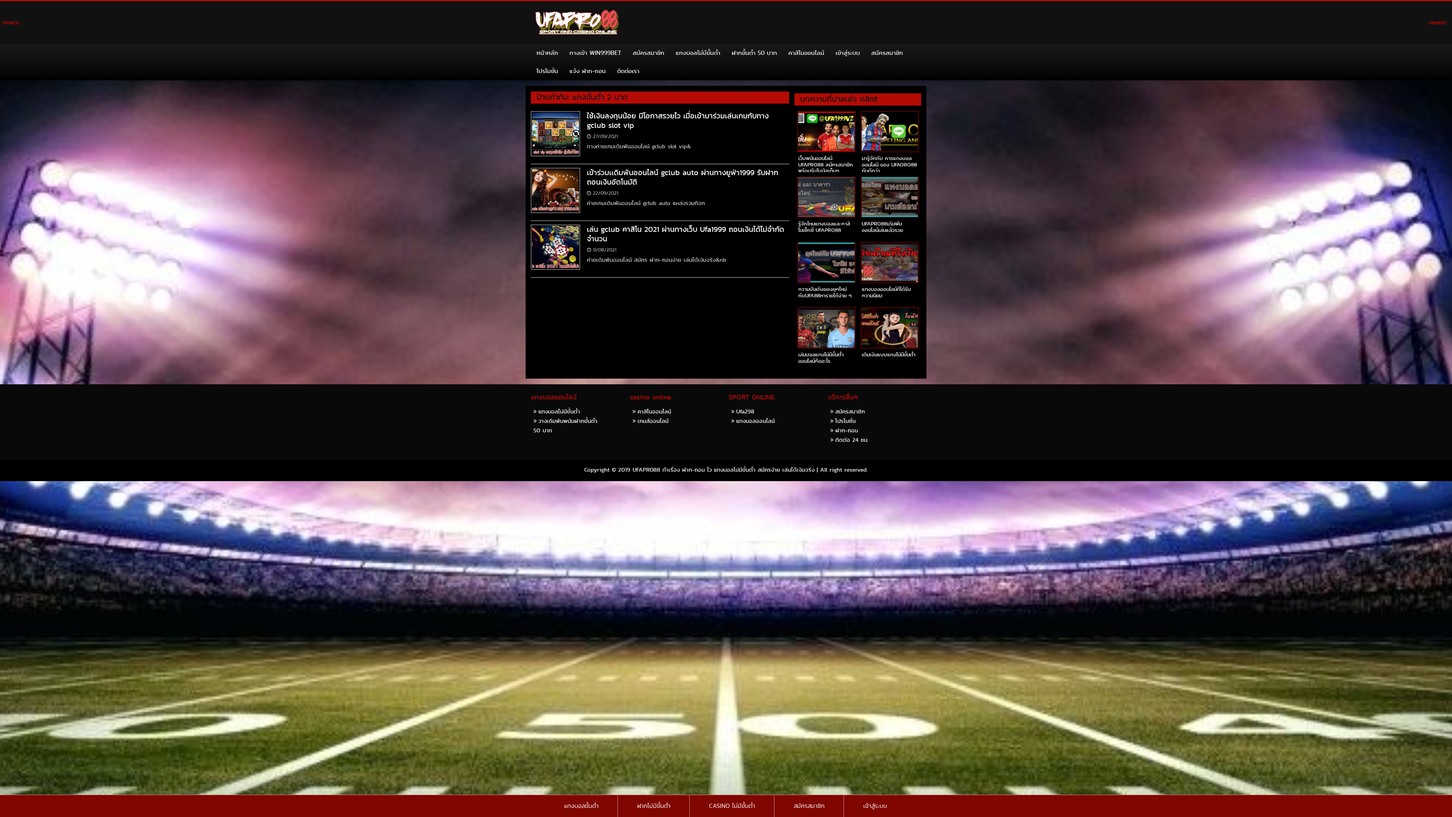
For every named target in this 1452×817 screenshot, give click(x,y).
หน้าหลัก (547, 52)
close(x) (10, 22)
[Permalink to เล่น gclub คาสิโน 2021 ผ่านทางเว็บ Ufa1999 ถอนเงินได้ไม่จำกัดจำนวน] (555, 246)
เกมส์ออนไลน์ (653, 421)
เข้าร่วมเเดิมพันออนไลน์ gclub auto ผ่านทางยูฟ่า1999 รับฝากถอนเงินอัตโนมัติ (682, 177)
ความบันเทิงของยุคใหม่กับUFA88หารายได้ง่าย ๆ (825, 292)
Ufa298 (745, 411)
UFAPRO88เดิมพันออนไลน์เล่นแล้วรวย (882, 227)
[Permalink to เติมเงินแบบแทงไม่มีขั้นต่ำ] (889, 328)
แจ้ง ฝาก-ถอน (587, 71)
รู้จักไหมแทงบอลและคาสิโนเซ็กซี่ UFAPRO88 (824, 227)
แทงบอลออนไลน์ (755, 421)
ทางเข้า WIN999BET (595, 52)
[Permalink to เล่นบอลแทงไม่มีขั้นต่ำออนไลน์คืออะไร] (826, 328)
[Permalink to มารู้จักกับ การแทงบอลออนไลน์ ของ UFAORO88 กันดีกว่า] (889, 131)
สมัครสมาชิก (648, 52)
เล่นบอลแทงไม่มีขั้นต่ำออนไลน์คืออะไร (821, 358)
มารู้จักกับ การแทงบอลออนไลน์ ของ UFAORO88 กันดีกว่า (889, 164)
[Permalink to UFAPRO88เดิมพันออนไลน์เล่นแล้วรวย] (889, 197)
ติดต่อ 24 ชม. (852, 440)
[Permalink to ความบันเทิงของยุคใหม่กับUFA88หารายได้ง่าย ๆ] (826, 262)
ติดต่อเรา (628, 71)
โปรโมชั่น (547, 71)
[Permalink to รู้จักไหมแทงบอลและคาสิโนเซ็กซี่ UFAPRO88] (826, 197)
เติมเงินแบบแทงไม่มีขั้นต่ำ (888, 354)
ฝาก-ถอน (846, 430)
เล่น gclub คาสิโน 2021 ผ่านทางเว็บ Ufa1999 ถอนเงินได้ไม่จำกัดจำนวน (685, 234)
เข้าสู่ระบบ (848, 52)
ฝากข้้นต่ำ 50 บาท (754, 52)
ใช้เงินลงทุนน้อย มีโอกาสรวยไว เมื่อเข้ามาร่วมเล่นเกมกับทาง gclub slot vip (678, 120)
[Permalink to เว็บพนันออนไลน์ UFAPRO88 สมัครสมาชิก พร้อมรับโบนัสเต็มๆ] (826, 131)
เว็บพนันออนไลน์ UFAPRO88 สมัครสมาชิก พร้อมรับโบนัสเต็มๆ (825, 164)
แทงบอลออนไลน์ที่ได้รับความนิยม (886, 292)
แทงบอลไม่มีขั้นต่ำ (698, 52)
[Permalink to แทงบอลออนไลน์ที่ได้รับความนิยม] (889, 262)
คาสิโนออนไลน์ (806, 52)
